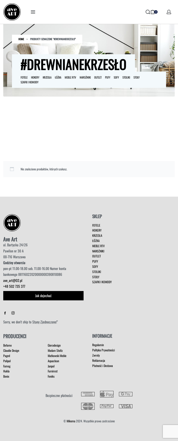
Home (21, 39)
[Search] (147, 12)
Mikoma (71, 421)
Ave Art (10, 239)
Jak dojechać (43, 295)
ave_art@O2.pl (12, 280)
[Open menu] (33, 12)
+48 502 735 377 (14, 286)
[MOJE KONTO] (168, 12)
